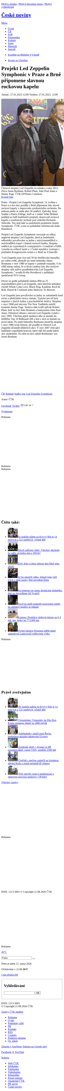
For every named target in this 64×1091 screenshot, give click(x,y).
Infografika (13, 1075)
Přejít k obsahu (9, 4)
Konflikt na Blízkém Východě (23, 54)
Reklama (12, 1017)
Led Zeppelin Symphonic (39, 393)
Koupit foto (7, 197)
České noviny (15, 1086)
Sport (10, 43)
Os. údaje (13, 1041)
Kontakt (12, 1029)
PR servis (13, 1083)
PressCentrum (15, 1078)
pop (23, 393)
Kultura (12, 40)
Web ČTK (13, 1063)
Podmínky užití (16, 1023)
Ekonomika (14, 37)
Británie (10, 393)
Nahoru (5, 1057)
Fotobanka (13, 1069)
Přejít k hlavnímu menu (31, 4)
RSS (10, 1032)
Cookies (12, 1035)
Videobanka (14, 1072)
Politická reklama (17, 1038)
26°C (4, 952)
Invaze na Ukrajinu (18, 60)
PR (9, 1026)
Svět (10, 34)
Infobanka (13, 1066)
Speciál (11, 49)
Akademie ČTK (16, 1081)
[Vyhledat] (33, 958)
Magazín (12, 46)
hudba (17, 393)
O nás (11, 1020)
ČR (9, 31)
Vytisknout (6, 411)
